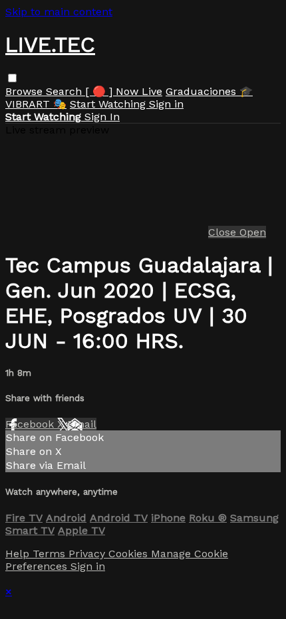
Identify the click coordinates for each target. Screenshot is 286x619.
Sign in (166, 104)
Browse (25, 91)
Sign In (102, 116)
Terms (51, 553)
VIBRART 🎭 (36, 104)
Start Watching (109, 104)
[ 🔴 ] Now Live (123, 91)
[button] (12, 78)
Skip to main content (58, 11)
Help (19, 553)
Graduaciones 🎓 (209, 91)
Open (252, 232)
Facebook (31, 424)
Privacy (88, 553)
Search (65, 91)
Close (223, 232)
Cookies (129, 553)
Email (81, 424)
